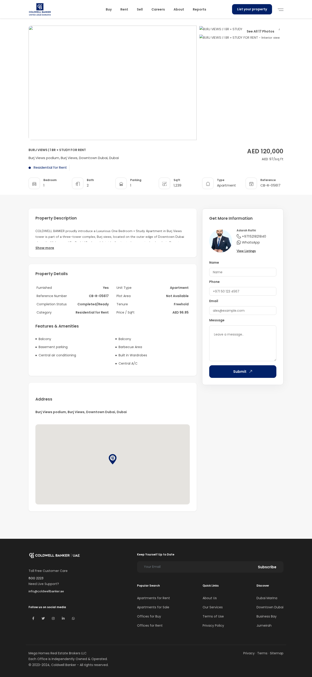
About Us (210, 598)
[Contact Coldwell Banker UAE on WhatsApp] (73, 618)
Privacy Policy (213, 625)
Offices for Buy (149, 616)
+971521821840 (254, 236)
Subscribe (267, 567)
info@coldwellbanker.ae (46, 591)
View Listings (246, 251)
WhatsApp (251, 242)
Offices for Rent (150, 625)
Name (214, 262)
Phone (214, 281)
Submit (239, 371)
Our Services (213, 607)
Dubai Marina (266, 598)
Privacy (249, 653)
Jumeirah (264, 625)
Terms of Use (213, 616)
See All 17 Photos (260, 31)
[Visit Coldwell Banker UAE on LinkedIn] (63, 618)
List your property (252, 9)
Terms (262, 653)
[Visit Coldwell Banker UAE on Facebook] (33, 618)
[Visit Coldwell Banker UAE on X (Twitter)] (43, 618)
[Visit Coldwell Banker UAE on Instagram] (53, 618)
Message (217, 320)
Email (213, 301)
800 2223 (36, 578)
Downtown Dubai (269, 607)
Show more (44, 248)
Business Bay (266, 616)
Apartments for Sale (153, 607)
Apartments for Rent (153, 598)
